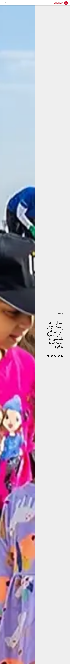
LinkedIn (52, 356)
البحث (5, 3)
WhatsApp (48, 356)
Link (62, 356)
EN (7, 2)
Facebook (55, 356)
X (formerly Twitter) (59, 356)
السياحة (61, 314)
